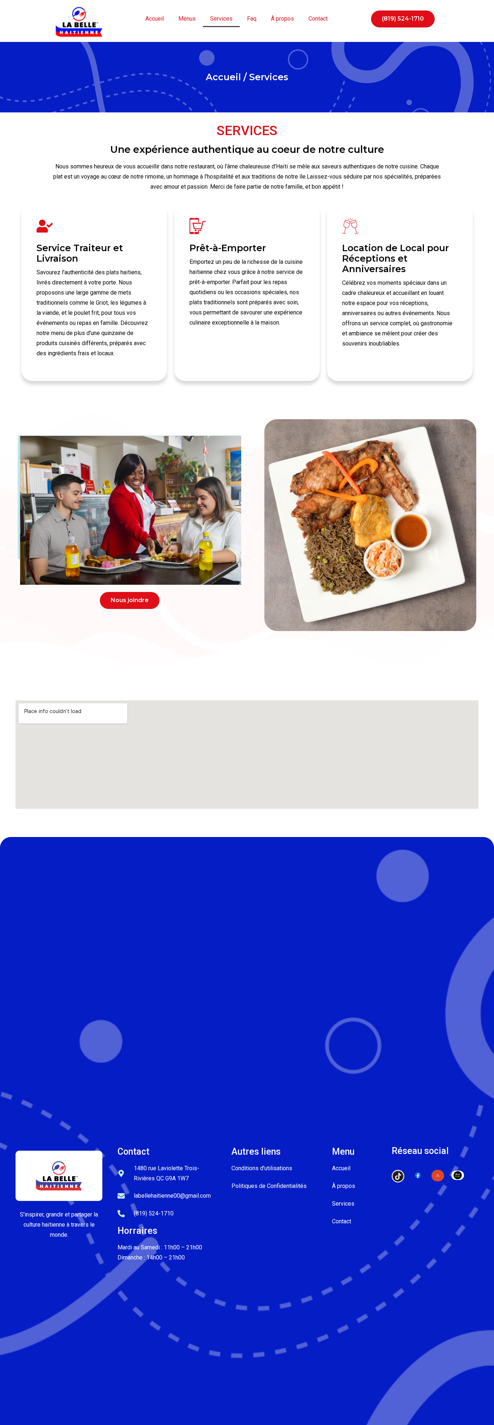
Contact (318, 18)
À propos (282, 18)
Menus (187, 18)
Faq (251, 18)
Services (221, 18)
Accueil (154, 18)
